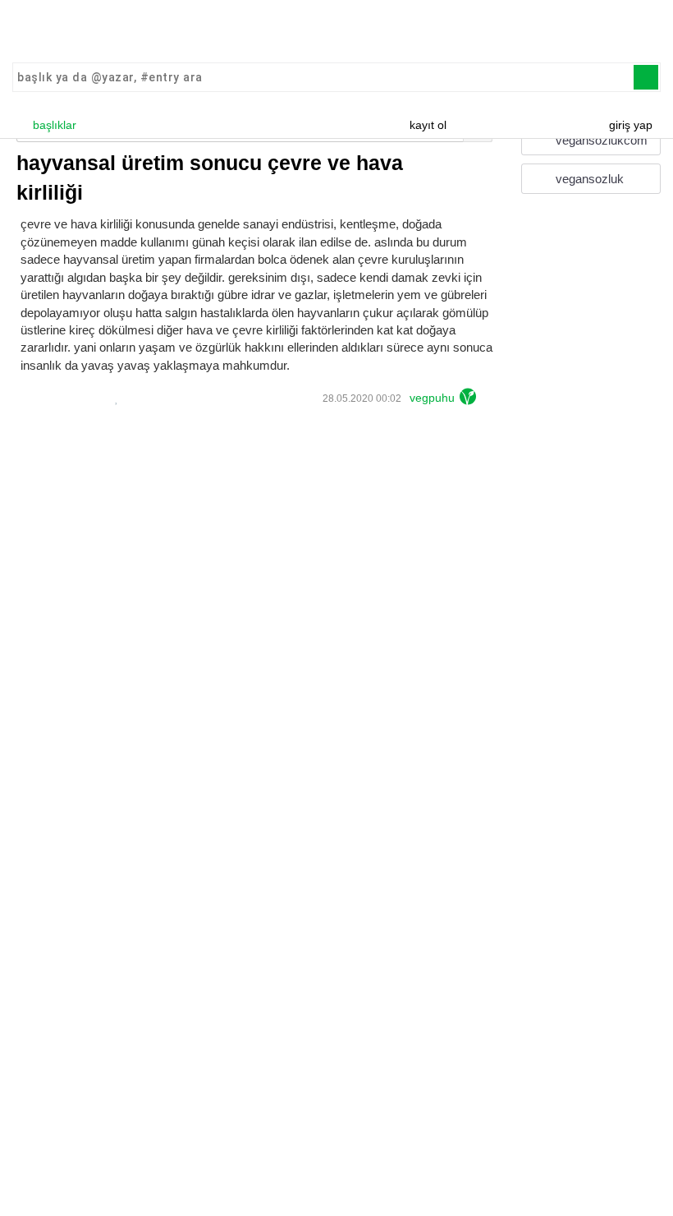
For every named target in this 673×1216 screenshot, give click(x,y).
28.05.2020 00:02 (360, 398)
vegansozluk (588, 179)
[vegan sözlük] (336, 32)
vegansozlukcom (600, 140)
